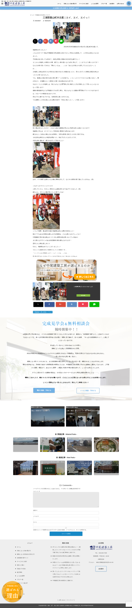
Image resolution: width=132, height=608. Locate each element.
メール (36, 516)
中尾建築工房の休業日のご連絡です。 (63, 580)
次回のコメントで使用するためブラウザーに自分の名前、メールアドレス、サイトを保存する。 (60, 530)
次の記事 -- (82, 407)
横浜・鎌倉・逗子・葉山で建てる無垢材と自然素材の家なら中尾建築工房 (62, 605)
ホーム (59, 3)
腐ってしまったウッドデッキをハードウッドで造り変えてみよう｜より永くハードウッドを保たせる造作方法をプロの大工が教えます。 (106, 464)
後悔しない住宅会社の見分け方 (26, 554)
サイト (35, 522)
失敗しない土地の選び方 (70, 3)
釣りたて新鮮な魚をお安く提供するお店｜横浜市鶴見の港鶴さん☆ (106, 439)
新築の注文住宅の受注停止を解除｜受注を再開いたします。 (52, 462)
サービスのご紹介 (84, 3)
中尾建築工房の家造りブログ (42, 312)
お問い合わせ (120, 3)
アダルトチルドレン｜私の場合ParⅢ (24, 438)
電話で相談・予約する (44, 390)
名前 (35, 510)
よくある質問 (94, 3)
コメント (36, 491)
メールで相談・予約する (88, 390)
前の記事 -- (40, 407)
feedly (84, 295)
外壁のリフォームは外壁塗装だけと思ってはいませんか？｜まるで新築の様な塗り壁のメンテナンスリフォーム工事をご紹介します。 (79, 464)
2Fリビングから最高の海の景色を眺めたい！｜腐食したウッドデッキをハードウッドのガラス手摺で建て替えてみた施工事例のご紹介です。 (26, 464)
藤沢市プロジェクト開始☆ (75, 438)
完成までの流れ (21, 568)
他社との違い (21, 565)
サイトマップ (70, 600)
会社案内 (112, 3)
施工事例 (19, 572)
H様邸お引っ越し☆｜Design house (51, 438)
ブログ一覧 (104, 3)
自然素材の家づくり (22, 557)
